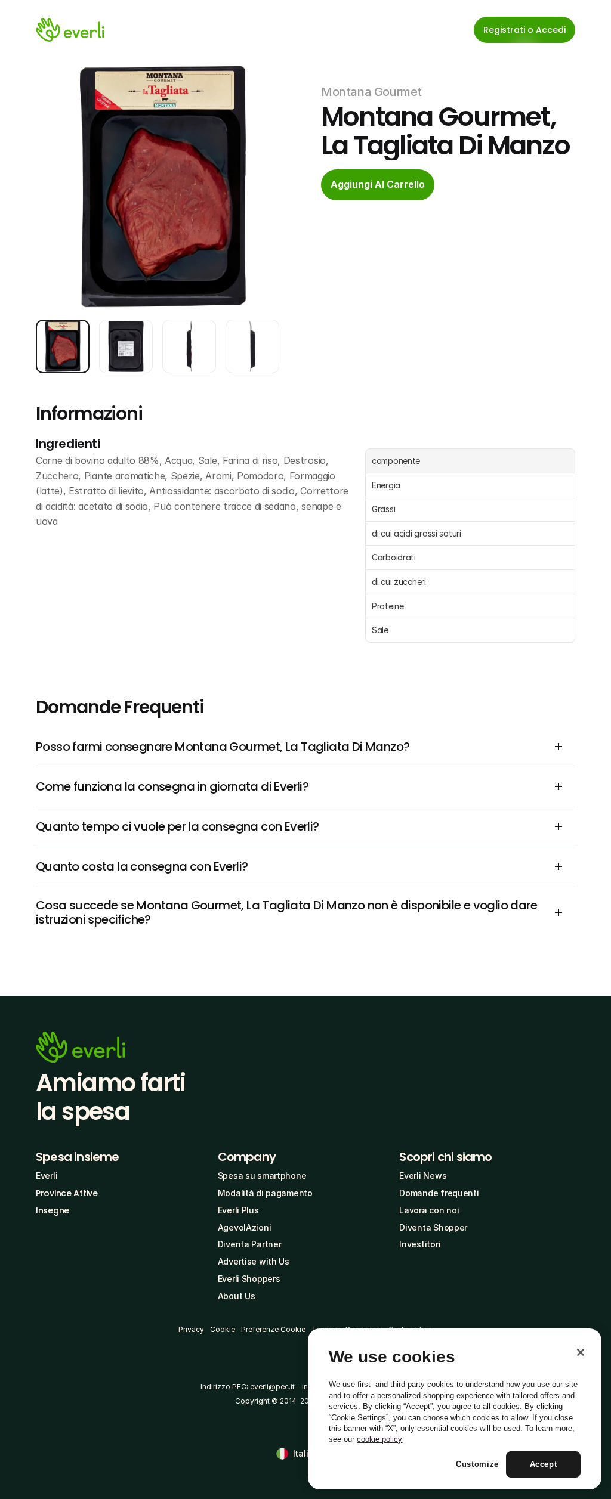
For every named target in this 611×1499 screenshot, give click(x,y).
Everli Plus (238, 1210)
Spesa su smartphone (262, 1175)
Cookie (222, 1329)
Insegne (52, 1210)
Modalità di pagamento (265, 1193)
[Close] (580, 1352)
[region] (454, 1408)
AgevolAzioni (244, 1227)
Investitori (419, 1244)
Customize (477, 1464)
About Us (236, 1296)
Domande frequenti (439, 1193)
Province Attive (67, 1193)
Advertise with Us (253, 1261)
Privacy (191, 1329)
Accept (543, 1464)
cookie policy (379, 1439)
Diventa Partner (250, 1244)
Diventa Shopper (433, 1227)
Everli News (422, 1175)
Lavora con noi (429, 1210)
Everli (46, 1175)
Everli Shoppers (249, 1279)
